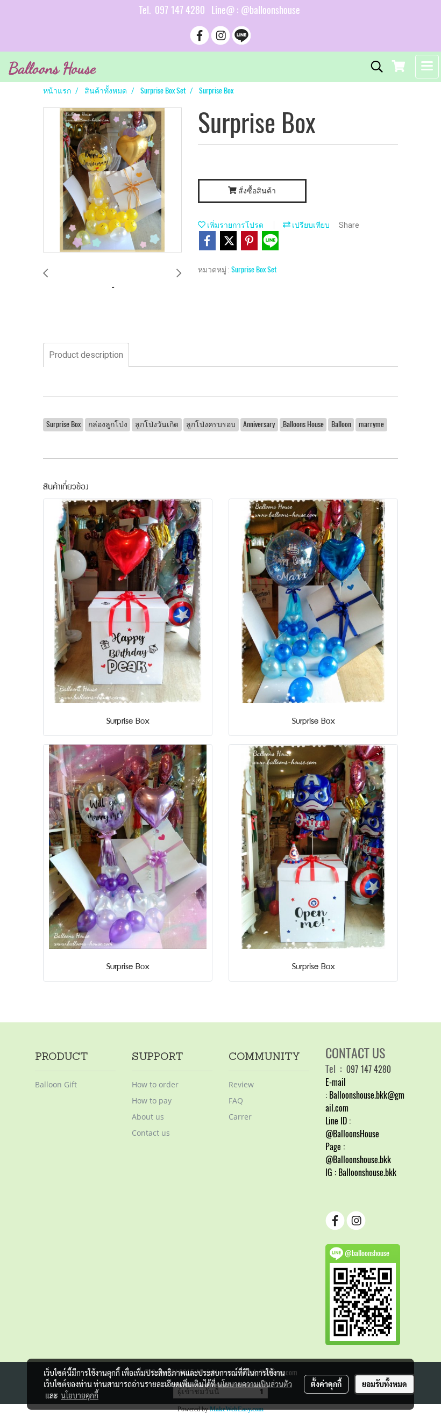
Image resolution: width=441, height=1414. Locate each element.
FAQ (236, 1100)
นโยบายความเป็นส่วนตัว (254, 1384)
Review (241, 1084)
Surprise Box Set (253, 269)
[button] (373, 67)
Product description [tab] (86, 355)
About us (148, 1117)
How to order (155, 1084)
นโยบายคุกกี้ (79, 1395)
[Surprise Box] (112, 180)
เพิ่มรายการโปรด (234, 225)
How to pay (152, 1100)
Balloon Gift (56, 1084)
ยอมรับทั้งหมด (384, 1384)
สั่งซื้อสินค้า (256, 190)
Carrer (240, 1117)
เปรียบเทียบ (310, 225)
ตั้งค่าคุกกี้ (326, 1384)
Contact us (151, 1133)
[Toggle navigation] (427, 66)
